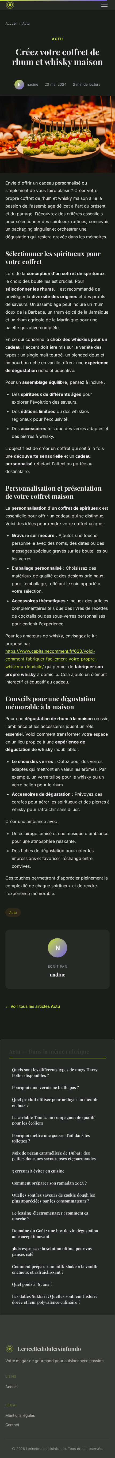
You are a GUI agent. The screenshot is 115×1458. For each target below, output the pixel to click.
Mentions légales (20, 1415)
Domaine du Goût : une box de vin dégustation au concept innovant (55, 1233)
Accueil (11, 23)
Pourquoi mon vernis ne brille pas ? (45, 1087)
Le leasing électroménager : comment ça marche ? (50, 1215)
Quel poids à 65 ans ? (32, 1284)
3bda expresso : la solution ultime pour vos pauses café (52, 1251)
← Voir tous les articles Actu (32, 1006)
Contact (12, 1424)
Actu (26, 23)
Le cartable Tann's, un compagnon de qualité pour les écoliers (53, 1120)
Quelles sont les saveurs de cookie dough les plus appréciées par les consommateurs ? (53, 1197)
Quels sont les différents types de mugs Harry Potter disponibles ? (55, 1072)
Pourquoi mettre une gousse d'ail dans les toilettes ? (51, 1138)
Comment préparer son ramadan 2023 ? (49, 1183)
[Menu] (104, 5)
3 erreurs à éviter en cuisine (38, 1171)
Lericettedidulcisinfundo (49, 1348)
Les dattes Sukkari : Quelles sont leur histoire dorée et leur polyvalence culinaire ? (55, 1299)
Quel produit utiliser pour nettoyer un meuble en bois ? (55, 1102)
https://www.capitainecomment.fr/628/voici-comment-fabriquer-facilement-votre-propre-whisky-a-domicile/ (51, 658)
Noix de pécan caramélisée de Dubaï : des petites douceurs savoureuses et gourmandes (54, 1155)
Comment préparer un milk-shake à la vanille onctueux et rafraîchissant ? (55, 1269)
